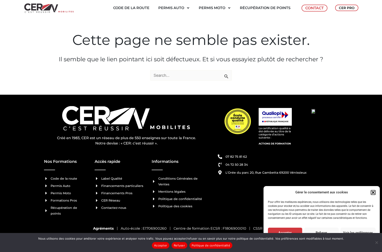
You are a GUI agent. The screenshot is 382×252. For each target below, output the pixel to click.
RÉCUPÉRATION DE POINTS (265, 8)
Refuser (321, 233)
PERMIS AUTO (171, 8)
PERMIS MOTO (212, 8)
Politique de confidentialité (211, 245)
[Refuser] (376, 242)
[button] (373, 192)
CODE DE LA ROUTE (131, 8)
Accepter (285, 233)
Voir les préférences (358, 233)
